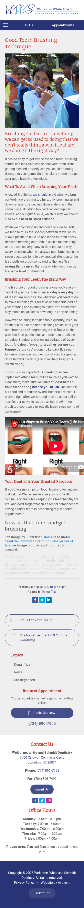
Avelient (64, 883)
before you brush (45, 387)
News (18, 672)
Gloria (47, 537)
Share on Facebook (35, 600)
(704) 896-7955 (48, 771)
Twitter (42, 800)
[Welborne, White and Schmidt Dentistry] (42, 9)
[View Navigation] (7, 25)
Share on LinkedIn (49, 600)
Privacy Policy (24, 883)
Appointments (63, 25)
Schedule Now (45, 713)
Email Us (42, 789)
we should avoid (44, 194)
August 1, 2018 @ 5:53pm (49, 586)
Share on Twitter (42, 600)
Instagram (49, 800)
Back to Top (42, 893)
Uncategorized (24, 680)
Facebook (35, 800)
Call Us (27, 25)
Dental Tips (49, 591)
